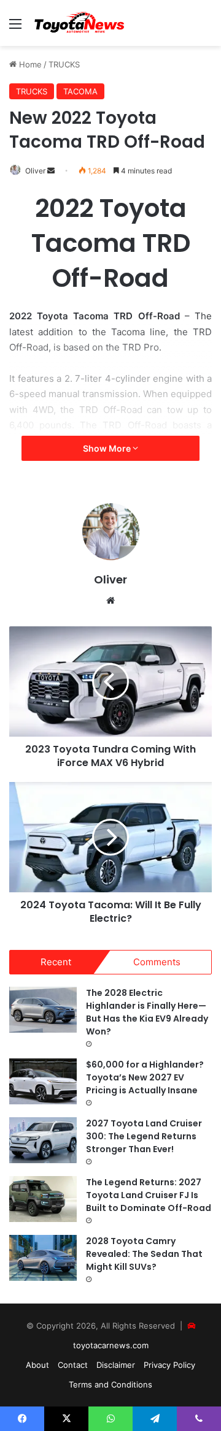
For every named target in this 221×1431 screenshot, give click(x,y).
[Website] (110, 600)
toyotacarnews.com (111, 1345)
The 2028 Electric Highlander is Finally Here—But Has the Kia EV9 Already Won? (147, 1012)
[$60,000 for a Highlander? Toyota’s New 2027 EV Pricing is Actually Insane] (43, 1081)
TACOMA (80, 91)
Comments (156, 962)
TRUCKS (64, 64)
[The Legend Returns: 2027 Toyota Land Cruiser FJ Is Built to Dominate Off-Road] (43, 1199)
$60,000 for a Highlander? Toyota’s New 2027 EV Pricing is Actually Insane (145, 1077)
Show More (108, 448)
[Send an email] (51, 170)
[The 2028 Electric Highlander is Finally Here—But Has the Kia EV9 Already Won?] (43, 1010)
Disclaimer (115, 1365)
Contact (73, 1365)
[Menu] (15, 28)
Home (29, 64)
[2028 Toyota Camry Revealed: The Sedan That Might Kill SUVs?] (43, 1258)
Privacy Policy (169, 1365)
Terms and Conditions (110, 1384)
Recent (56, 962)
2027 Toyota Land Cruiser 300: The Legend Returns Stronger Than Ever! (144, 1136)
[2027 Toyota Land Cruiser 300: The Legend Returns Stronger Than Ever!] (43, 1140)
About (37, 1365)
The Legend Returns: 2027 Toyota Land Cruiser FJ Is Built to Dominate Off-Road (148, 1195)
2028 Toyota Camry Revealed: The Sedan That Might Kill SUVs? (144, 1254)
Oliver (35, 170)
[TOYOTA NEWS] (80, 23)
